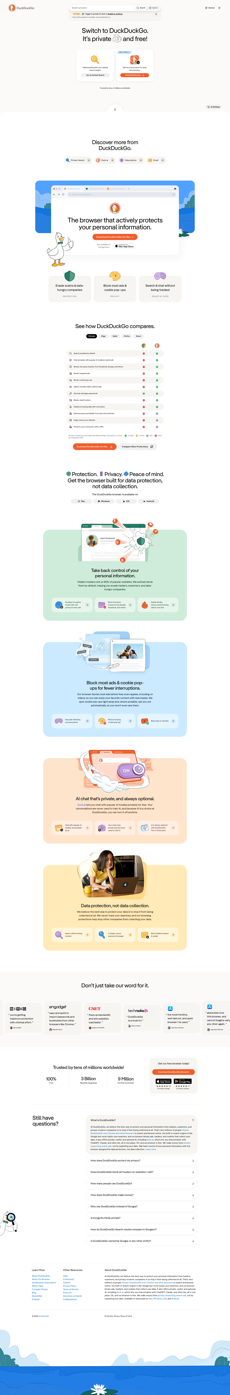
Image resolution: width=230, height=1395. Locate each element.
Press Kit (67, 1292)
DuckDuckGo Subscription (44, 1282)
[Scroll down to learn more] (115, 108)
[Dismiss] (156, 14)
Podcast (36, 1299)
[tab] (91, 336)
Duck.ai (82, 804)
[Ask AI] (150, 8)
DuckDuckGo (43, 1316)
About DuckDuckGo (41, 1276)
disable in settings (115, 14)
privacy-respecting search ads (172, 1295)
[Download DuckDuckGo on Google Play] (183, 1081)
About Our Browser (41, 1279)
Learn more (150, 1149)
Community (68, 1279)
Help (65, 1276)
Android (175, 1298)
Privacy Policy (69, 1286)
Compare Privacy (40, 1289)
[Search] (138, 8)
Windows (157, 1298)
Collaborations (70, 1299)
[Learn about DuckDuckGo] (22, 7)
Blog (34, 1292)
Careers (66, 1282)
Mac (150, 1298)
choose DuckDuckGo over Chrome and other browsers (147, 1282)
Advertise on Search (72, 1296)
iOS (165, 1298)
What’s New (37, 1286)
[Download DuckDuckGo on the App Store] (164, 1081)
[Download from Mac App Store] (124, 246)
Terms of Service (71, 1289)
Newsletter (37, 1296)
